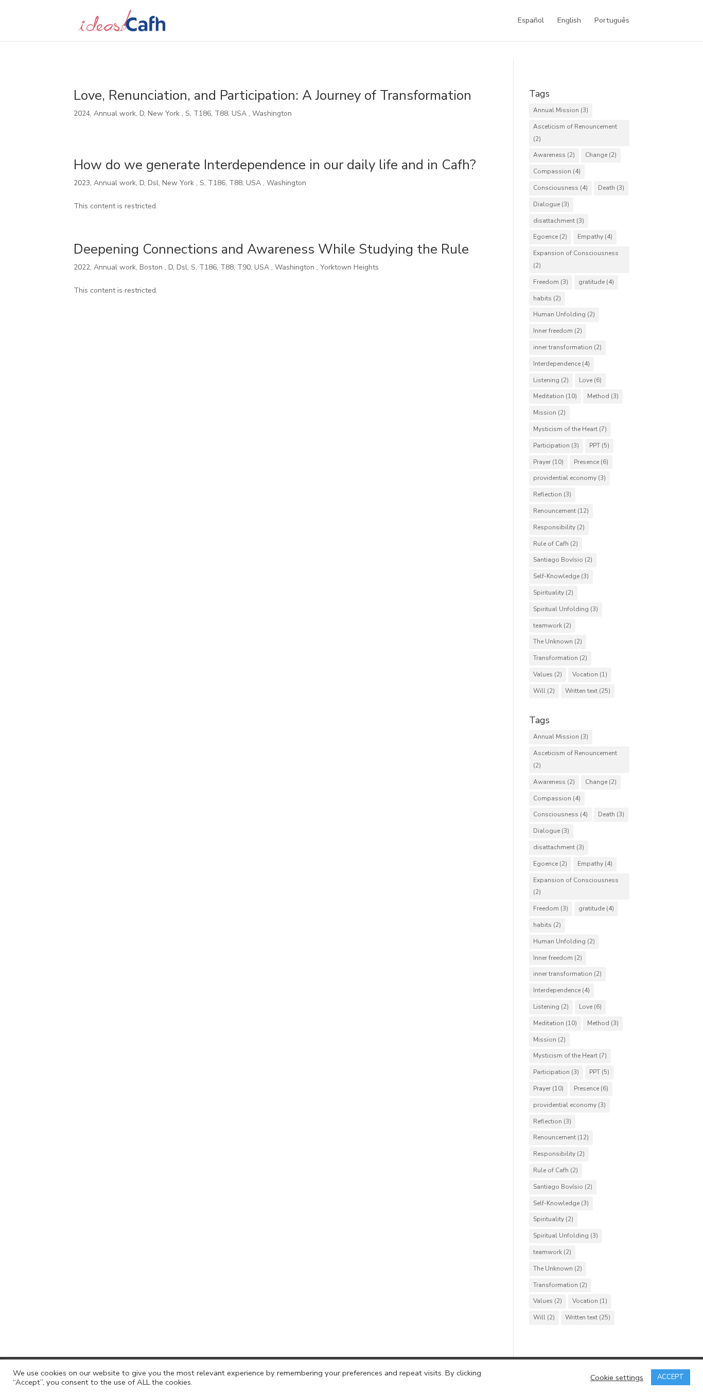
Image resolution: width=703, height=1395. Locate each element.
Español (531, 21)
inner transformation (567, 347)
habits (547, 298)
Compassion (557, 171)
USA (240, 113)
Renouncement (561, 511)
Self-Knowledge (561, 576)
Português (611, 21)
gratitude (596, 282)
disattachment (558, 221)
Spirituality (553, 592)
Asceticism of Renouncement (575, 132)
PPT (599, 445)
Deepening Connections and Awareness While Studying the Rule (271, 249)
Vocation (589, 674)
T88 (221, 113)
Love (590, 380)
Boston (152, 267)
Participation (556, 445)
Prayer (548, 462)
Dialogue (551, 204)
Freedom (550, 282)
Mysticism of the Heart (570, 429)
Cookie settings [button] (616, 1377)
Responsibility (559, 527)
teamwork (552, 625)
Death (611, 188)
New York (165, 113)
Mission (549, 412)
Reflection (552, 494)
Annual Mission (560, 110)
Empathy (594, 237)
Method (603, 396)
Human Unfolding (564, 314)
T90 (244, 267)
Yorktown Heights (350, 267)
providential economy (569, 478)
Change (601, 155)
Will (544, 691)
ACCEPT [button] (670, 1377)
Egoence (550, 237)
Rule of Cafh (555, 544)
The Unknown (557, 641)
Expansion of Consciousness (576, 259)
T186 (202, 113)
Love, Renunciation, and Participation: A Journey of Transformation (272, 95)
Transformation (560, 658)
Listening (551, 380)
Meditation (555, 396)
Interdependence (561, 364)
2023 (82, 183)
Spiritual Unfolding (565, 609)
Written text (587, 691)
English (569, 21)
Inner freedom (557, 331)
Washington (273, 113)
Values (547, 674)
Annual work (115, 113)
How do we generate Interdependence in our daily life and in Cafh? (275, 165)
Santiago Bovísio (562, 560)
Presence (591, 462)
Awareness (554, 155)
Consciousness (560, 188)
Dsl (153, 183)
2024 (82, 113)
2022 (82, 267)
